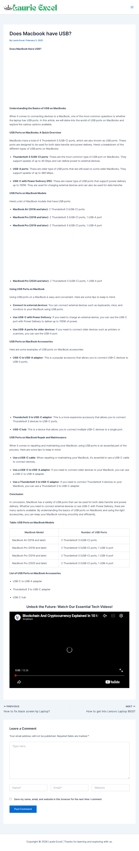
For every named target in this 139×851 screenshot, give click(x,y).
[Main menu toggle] (132, 7)
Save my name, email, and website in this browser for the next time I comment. (58, 799)
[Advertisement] (70, 79)
